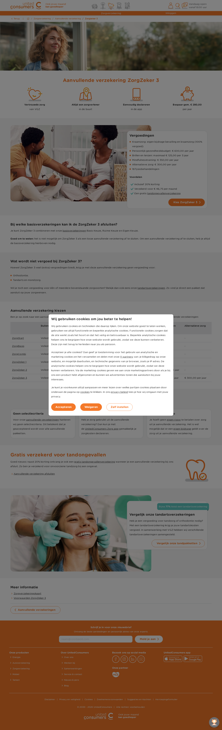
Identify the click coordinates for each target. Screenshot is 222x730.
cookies (85, 392)
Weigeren (91, 407)
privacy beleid (119, 392)
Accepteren (63, 407)
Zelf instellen (119, 407)
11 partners (126, 357)
